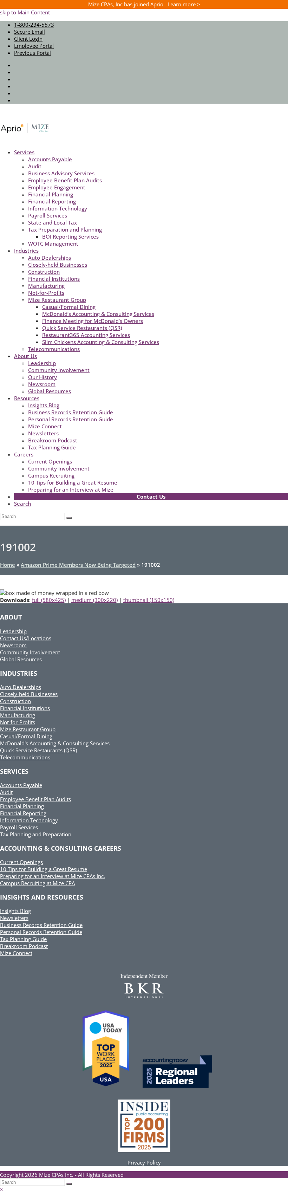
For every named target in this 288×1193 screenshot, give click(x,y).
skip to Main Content (25, 12)
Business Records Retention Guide (41, 924)
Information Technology (29, 820)
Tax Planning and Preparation (35, 834)
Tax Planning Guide (23, 938)
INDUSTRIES (18, 673)
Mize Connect (16, 953)
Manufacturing (17, 715)
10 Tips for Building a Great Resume (43, 869)
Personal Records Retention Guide (41, 931)
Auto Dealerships (20, 686)
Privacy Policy (144, 1162)
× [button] (1, 1189)
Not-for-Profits (17, 722)
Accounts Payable (21, 785)
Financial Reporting (23, 813)
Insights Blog (15, 910)
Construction (15, 701)
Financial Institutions (25, 708)
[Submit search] (69, 1184)
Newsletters (14, 917)
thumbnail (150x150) (148, 599)
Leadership (13, 631)
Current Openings (21, 861)
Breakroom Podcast (24, 945)
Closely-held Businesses (29, 694)
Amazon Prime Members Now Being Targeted (78, 564)
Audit (6, 792)
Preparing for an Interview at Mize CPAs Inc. (52, 876)
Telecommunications (25, 757)
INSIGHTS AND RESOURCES (41, 897)
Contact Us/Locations (25, 638)
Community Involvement (30, 652)
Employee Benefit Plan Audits (35, 799)
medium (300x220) (94, 599)
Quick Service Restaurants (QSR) (38, 750)
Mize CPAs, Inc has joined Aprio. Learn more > (144, 4)
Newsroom (13, 645)
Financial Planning (22, 806)
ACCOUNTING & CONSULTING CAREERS (60, 848)
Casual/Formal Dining (26, 736)
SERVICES (14, 771)
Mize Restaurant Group (27, 729)
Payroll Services (19, 827)
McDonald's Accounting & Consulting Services (55, 743)
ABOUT (11, 617)
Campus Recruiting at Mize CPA (37, 883)
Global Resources (21, 659)
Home (7, 564)
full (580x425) (49, 599)
